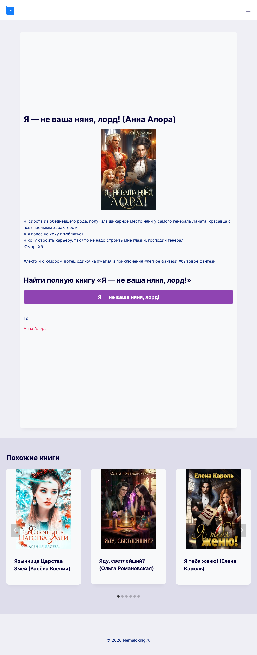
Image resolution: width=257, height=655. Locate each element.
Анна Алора (35, 328)
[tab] (118, 596)
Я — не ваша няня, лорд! (128, 297)
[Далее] (241, 530)
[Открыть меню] (248, 10)
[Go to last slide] (15, 530)
